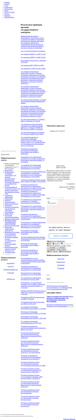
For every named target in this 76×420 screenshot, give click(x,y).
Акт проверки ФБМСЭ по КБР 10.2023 (33, 57)
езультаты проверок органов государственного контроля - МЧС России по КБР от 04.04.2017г (32, 376)
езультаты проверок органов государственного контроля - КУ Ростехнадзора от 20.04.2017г (31, 370)
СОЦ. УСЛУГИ (9, 12)
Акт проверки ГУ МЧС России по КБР (33, 68)
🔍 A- (68, 245)
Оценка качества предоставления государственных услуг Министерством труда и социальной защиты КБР (59, 287)
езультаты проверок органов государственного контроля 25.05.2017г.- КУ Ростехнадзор (30, 350)
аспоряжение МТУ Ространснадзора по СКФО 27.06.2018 (32, 298)
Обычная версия (65, 251)
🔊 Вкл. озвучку (61, 249)
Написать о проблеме (60, 236)
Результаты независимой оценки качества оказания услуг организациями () (60, 305)
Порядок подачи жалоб (12, 219)
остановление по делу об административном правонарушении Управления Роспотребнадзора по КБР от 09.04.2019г (33, 260)
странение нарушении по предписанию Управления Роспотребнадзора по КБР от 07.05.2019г (30, 252)
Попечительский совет (12, 225)
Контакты (7, 15)
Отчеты (6, 14)
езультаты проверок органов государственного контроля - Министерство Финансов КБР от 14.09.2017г (31, 335)
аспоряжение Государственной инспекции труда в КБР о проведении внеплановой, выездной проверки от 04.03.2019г (33, 208)
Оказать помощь (10, 202)
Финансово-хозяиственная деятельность (9, 228)
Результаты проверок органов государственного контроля (11, 239)
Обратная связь (9, 17)
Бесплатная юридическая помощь (11, 216)
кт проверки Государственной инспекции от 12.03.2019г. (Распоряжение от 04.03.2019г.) (31, 201)
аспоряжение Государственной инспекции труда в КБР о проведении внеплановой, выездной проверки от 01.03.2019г (33, 159)
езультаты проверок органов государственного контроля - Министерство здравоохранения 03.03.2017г (31, 384)
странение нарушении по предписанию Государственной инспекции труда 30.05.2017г (31, 357)
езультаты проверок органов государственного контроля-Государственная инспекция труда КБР (33, 363)
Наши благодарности (11, 204)
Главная (6, 2)
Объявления (8, 199)
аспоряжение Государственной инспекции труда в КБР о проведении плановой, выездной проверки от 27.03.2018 (33, 285)
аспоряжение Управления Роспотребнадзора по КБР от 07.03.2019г (30, 232)
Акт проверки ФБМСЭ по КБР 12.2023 (33, 54)
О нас (6, 5)
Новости (7, 4)
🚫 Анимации (51, 249)
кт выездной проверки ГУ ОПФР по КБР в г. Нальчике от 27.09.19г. (33, 120)
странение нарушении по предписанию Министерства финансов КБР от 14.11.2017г (33, 328)
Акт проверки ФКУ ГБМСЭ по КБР (32, 65)
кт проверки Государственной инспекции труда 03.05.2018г (31, 278)
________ (8, 254)
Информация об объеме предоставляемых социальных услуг (12, 233)
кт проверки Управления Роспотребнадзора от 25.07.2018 (31, 322)
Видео (6, 10)
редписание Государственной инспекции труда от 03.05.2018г (31, 273)
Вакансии (8, 200)
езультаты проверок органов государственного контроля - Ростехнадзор (30, 404)
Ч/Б (50, 243)
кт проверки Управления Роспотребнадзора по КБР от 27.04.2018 (33, 307)
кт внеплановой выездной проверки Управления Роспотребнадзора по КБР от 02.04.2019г (33, 238)
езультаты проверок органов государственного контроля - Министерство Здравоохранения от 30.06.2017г (32, 343)
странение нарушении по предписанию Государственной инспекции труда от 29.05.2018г (31, 268)
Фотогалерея (8, 9)
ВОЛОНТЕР (9, 170)
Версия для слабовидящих (56, 241)
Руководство (8, 7)
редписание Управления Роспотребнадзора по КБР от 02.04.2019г (30, 245)
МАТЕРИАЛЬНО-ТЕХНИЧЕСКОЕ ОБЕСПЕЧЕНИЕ (10, 222)
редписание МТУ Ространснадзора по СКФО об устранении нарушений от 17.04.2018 (33, 292)
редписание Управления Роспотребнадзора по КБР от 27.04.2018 (33, 312)
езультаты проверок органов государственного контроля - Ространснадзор (30, 398)
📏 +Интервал (51, 247)
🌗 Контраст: (56, 243)
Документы (8, 205)
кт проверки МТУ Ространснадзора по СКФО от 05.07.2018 (32, 303)
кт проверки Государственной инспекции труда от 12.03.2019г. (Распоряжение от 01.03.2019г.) (31, 166)
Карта (48, 279)
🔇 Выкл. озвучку (52, 251)
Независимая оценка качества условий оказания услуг (11, 249)
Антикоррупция (10, 252)
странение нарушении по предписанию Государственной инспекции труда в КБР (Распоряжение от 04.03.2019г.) (33, 216)
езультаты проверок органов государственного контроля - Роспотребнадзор (30, 391)
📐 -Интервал (61, 247)
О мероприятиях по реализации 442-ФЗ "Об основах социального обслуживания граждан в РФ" (12, 190)
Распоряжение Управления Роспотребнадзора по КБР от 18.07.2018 (33, 317)
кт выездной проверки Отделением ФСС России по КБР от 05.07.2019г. (32, 133)
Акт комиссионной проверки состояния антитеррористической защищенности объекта (33, 101)
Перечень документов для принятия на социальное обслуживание (12, 209)
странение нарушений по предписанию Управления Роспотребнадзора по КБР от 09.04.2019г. (30, 151)
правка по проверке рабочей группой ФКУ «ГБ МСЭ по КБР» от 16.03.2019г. (33, 180)
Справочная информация (9, 196)
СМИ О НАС (9, 214)
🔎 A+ (63, 245)
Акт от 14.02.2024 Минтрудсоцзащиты (33, 51)
